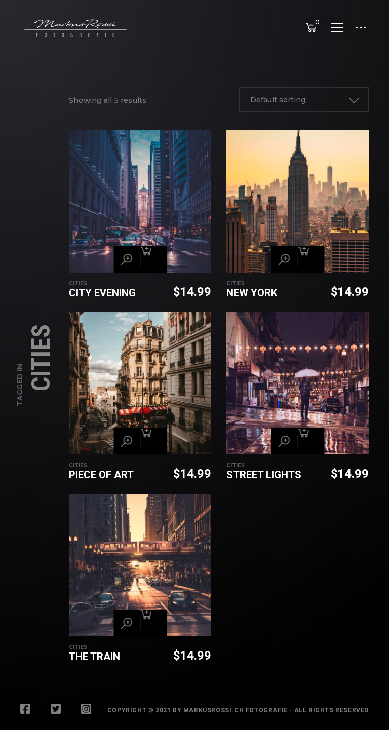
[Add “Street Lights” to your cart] (311, 441)
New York (251, 293)
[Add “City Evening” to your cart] (153, 259)
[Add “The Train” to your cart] (153, 623)
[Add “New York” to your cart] (311, 259)
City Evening (102, 293)
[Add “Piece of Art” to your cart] (153, 441)
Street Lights (263, 475)
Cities (78, 283)
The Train (94, 656)
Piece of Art (101, 475)
